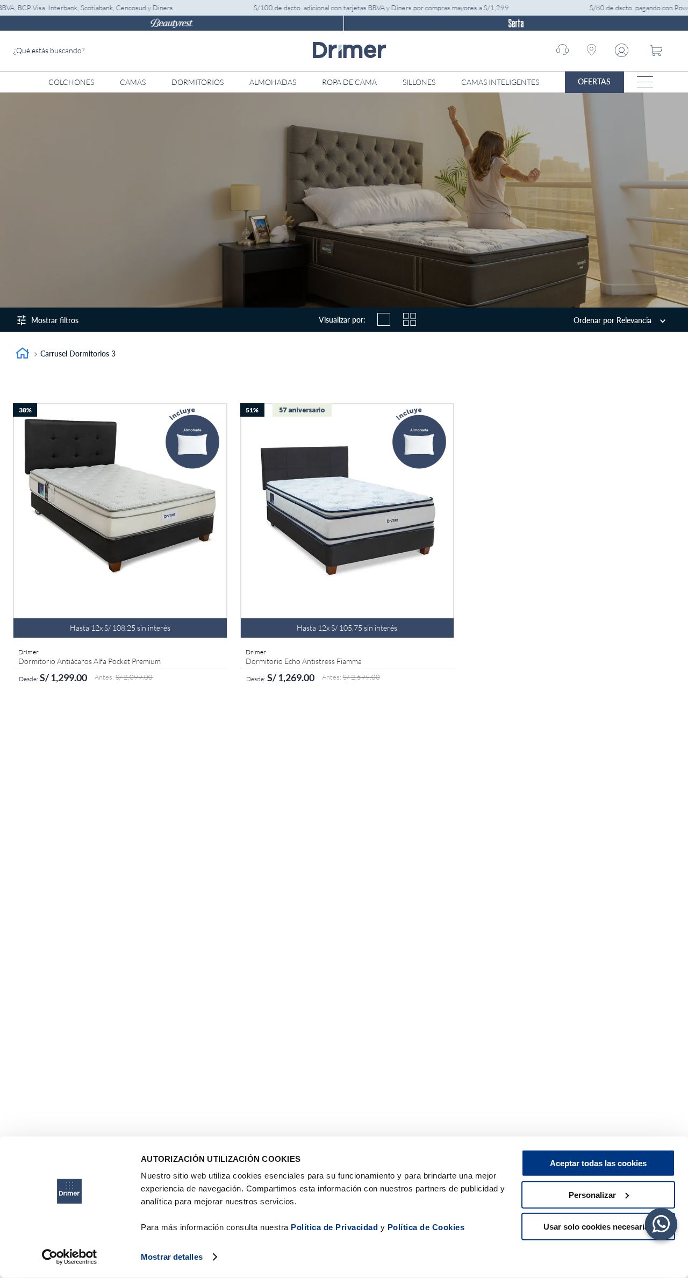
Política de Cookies (426, 1227)
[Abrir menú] (645, 82)
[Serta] (516, 23)
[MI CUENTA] (623, 50)
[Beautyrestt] (172, 23)
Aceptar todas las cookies (598, 1163)
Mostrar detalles (172, 1256)
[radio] (384, 319)
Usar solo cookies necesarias (598, 1226)
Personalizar (592, 1195)
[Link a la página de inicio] (22, 354)
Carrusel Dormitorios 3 (78, 353)
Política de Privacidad (334, 1227)
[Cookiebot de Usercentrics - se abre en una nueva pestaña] (70, 1257)
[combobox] (94, 50)
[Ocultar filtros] (107, 318)
